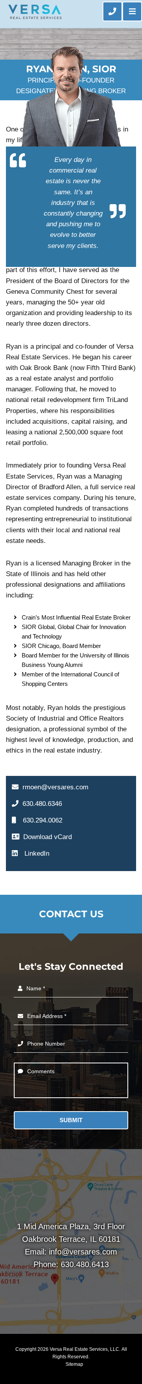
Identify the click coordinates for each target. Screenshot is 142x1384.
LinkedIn (35, 853)
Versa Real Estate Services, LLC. (85, 1349)
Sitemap (74, 1364)
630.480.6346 (42, 803)
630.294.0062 (42, 820)
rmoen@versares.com (55, 787)
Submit (71, 1120)
